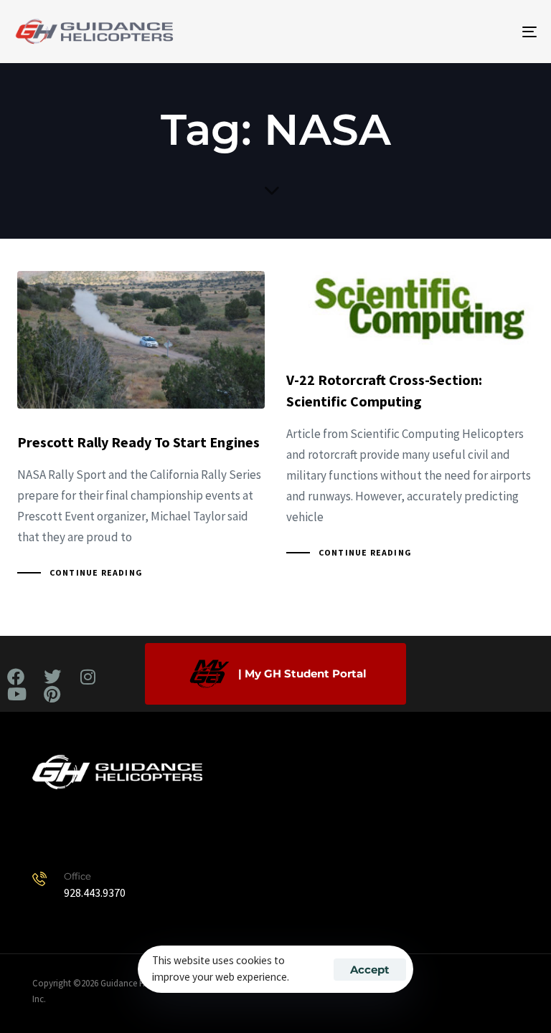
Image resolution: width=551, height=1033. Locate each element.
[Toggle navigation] (449, 31)
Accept (370, 969)
